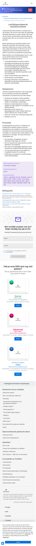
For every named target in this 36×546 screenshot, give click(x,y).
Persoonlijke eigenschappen (11, 415)
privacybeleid (9, 252)
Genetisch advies (8, 438)
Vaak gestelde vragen (9, 486)
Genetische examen (8, 395)
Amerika (8, 519)
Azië (6, 514)
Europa (7, 510)
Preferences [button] (6, 537)
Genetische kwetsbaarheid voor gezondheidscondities (18, 18)
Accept (18, 542)
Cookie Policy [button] (28, 533)
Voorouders (6, 421)
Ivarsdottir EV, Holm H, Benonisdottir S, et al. (13, 193)
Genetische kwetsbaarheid (11, 441)
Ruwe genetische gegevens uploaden (14, 427)
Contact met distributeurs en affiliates (14, 451)
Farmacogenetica (8, 412)
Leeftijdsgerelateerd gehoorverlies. (11, 200)
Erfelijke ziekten (8, 409)
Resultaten (5, 16)
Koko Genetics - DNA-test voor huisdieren (15, 457)
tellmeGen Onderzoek (9, 454)
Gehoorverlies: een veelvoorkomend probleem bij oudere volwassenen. (16, 204)
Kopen (4, 430)
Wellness (6, 418)
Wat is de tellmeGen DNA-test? (12, 398)
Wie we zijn (6, 448)
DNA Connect (6, 424)
